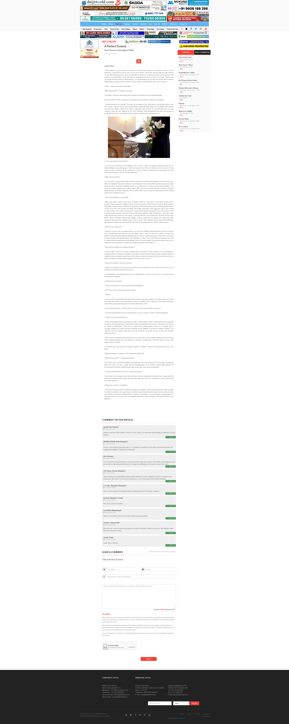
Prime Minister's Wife (187, 73)
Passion (181, 103)
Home (182, 714)
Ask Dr (142, 29)
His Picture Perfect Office (188, 80)
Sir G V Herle (183, 127)
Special (143, 24)
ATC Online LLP (180, 718)
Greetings (150, 29)
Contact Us (183, 24)
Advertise (173, 24)
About (189, 714)
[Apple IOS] (186, 29)
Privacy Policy (206, 716)
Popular (185, 52)
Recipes (127, 24)
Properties (98, 29)
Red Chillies (126, 29)
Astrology (160, 29)
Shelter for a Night (185, 111)
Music (135, 29)
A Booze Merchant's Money (188, 88)
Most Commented (202, 52)
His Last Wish (184, 119)
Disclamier (207, 714)
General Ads (114, 29)
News (111, 24)
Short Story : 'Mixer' (186, 65)
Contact (197, 714)
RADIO (164, 24)
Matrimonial (87, 29)
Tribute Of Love (172, 29)
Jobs (106, 29)
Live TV (157, 24)
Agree (172, 437)
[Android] (181, 29)
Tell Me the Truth (185, 96)
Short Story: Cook (185, 57)
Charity (135, 24)
